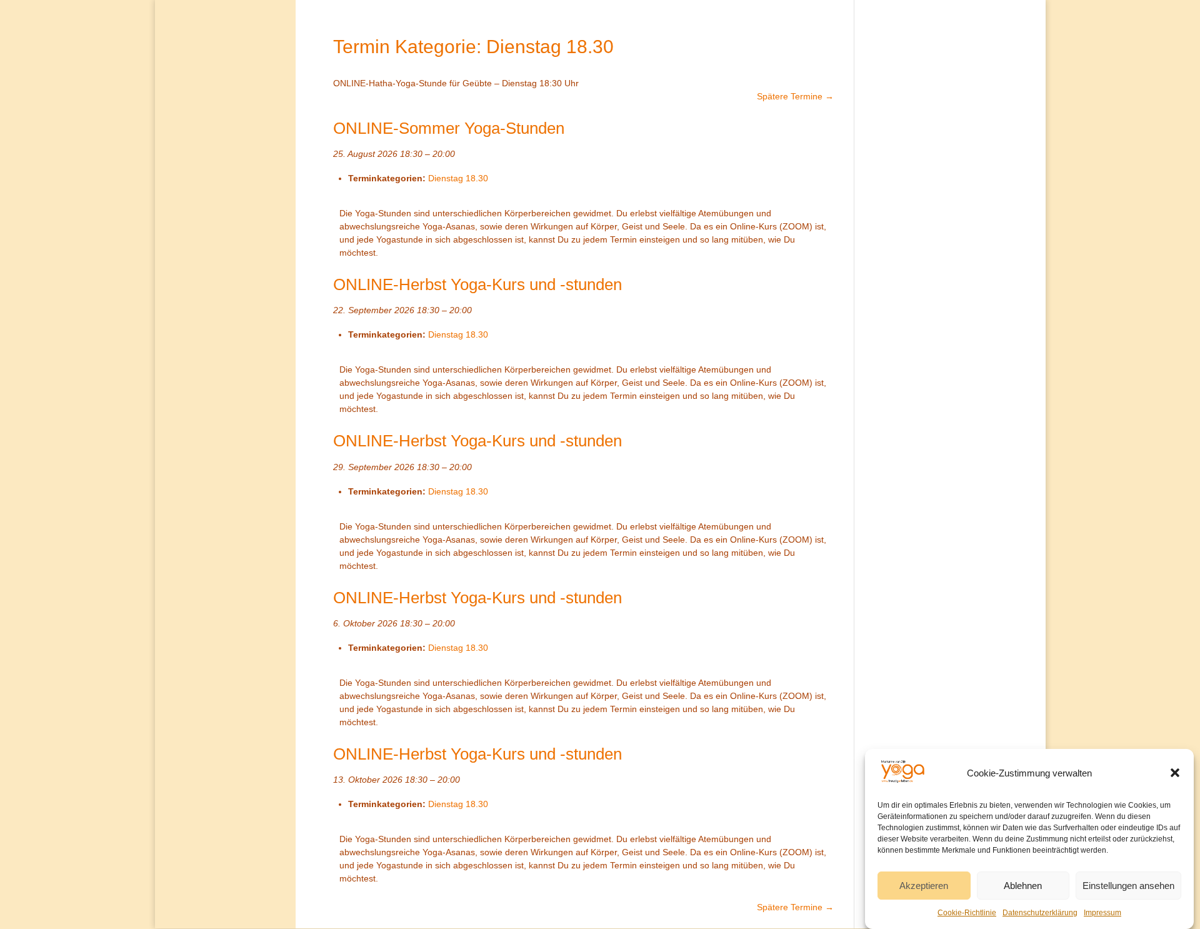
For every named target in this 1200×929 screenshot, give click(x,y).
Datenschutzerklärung (1040, 912)
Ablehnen (1023, 885)
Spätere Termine (795, 96)
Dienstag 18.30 (458, 178)
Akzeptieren (923, 885)
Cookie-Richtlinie (967, 912)
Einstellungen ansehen (1128, 885)
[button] (1175, 772)
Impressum (1102, 912)
